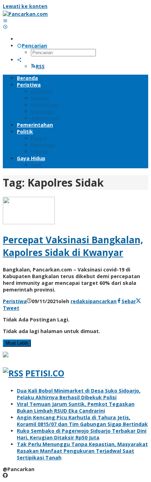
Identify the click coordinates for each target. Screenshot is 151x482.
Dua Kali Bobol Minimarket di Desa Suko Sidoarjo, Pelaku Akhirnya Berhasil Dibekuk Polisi (78, 394)
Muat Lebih (17, 343)
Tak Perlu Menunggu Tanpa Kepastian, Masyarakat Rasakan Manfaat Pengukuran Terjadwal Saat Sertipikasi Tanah (82, 451)
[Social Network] (19, 59)
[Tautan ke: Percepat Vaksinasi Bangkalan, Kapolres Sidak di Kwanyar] (29, 222)
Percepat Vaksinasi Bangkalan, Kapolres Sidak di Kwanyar (73, 246)
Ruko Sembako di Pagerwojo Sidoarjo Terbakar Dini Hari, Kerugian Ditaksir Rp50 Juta (81, 434)
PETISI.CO (44, 373)
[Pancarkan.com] (25, 14)
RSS (40, 66)
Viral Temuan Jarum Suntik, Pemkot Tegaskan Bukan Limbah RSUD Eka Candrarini (75, 407)
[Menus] (5, 20)
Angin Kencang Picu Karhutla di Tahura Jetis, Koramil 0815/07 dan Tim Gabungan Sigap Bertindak (82, 420)
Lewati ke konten (25, 6)
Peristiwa (15, 301)
